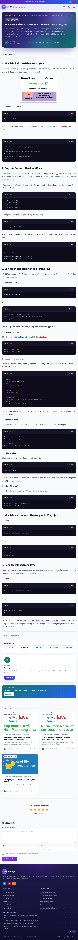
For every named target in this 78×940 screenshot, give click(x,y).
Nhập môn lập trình (46, 902)
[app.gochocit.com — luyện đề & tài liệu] (14, 883)
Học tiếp (8, 694)
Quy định (66, 937)
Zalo (39, 647)
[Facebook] (70, 2)
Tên (3, 845)
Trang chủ (8, 15)
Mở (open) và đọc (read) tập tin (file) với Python (19, 780)
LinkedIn (55, 647)
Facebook (12, 647)
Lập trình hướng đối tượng (48, 908)
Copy (72, 113)
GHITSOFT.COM (31, 937)
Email (42, 845)
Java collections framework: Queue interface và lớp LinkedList (56, 738)
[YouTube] (74, 2)
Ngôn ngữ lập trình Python (48, 895)
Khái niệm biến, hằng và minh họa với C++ (40, 620)
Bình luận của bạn (8, 827)
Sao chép (69, 647)
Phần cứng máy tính (46, 905)
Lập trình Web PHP (46, 898)
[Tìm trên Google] (69, 7)
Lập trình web (7, 902)
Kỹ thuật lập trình (8, 898)
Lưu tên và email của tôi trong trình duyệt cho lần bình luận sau (23, 854)
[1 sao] (31, 809)
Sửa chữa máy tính (9, 905)
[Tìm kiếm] (64, 7)
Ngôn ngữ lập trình (21, 15)
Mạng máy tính (7, 908)
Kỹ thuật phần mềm (9, 892)
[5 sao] (47, 809)
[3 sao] (39, 809)
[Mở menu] (74, 7)
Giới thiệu (59, 937)
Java (5, 635)
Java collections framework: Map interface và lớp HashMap (17, 738)
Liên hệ (73, 937)
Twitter (25, 647)
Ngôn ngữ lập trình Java (47, 892)
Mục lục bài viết (10, 54)
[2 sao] (35, 809)
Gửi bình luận (10, 859)
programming (14, 635)
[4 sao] (43, 809)
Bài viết (8, 677)
